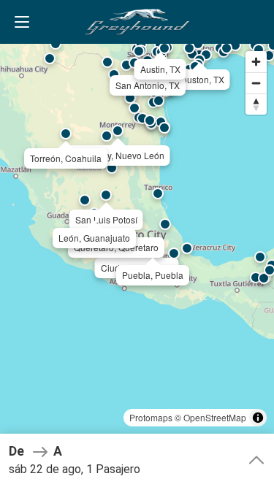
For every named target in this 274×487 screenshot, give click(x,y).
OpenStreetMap (214, 417)
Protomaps (150, 417)
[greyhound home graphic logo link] (137, 21)
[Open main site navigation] (22, 22)
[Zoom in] (256, 61)
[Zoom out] (256, 82)
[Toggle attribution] (258, 417)
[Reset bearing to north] (256, 104)
